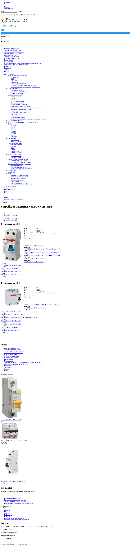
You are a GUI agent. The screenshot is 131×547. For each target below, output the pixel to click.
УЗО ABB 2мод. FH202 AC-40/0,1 (34, 262)
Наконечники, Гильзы (18, 117)
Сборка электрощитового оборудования (16, 519)
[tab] (10, 218)
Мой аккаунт (8, 2)
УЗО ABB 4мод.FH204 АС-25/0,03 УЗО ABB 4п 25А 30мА (42, 305)
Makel (13, 149)
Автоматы (14, 77)
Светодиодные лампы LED (19, 178)
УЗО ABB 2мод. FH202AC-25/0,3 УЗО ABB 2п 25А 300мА (42, 255)
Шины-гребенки (16, 96)
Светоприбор (15, 151)
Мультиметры (8, 61)
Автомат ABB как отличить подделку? (16, 501)
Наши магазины (9, 193)
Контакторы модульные (18, 83)
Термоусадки (15, 116)
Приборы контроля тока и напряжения (23, 85)
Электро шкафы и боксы (11, 56)
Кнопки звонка (16, 157)
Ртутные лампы (16, 181)
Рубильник (14, 82)
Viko (12, 148)
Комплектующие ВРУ (11, 55)
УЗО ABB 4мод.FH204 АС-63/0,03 (11, 324)
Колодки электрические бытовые (21, 168)
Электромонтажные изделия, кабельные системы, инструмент (23, 63)
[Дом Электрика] (15, 23)
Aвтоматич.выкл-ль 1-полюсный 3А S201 (13, 481)
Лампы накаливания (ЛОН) (19, 175)
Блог (5, 511)
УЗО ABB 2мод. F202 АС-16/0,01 (34, 246)
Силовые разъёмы (16, 165)
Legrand (13, 146)
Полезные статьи (9, 189)
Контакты (7, 516)
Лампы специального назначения (21, 185)
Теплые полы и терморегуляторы (14, 52)
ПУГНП (13, 133)
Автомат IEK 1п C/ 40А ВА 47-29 (11, 420)
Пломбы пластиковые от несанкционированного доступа (28, 119)
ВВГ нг (13, 125)
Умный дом (7, 68)
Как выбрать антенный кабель (13, 498)
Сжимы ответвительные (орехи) (21, 106)
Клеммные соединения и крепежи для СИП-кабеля (27, 108)
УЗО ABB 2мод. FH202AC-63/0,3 (11, 274)
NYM (13, 127)
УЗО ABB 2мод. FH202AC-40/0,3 (11, 265)
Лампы (6, 69)
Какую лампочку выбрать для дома (15, 500)
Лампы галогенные (17, 180)
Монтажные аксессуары (11, 58)
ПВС (12, 135)
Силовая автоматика (17, 90)
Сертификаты (8, 8)
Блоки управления (17, 93)
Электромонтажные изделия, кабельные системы (23, 122)
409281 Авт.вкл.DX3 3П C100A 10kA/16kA (14, 440)
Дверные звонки (16, 156)
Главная (6, 7)
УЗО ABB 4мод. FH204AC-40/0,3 (11, 321)
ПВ (12, 130)
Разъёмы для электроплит (19, 167)
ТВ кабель (14, 136)
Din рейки (14, 100)
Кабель (6, 71)
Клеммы (13, 98)
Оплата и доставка (10, 188)
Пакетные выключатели (18, 91)
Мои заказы (7, 4)
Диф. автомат (15, 80)
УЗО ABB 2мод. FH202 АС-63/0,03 (11, 268)
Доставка (7, 510)
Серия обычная (16, 141)
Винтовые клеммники (18, 103)
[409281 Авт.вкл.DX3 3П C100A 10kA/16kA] (10, 439)
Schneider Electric (16, 144)
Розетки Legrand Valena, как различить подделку (19, 503)
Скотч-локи (14, 111)
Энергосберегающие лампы (19, 176)
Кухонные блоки (16, 152)
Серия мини (15, 140)
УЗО (12, 79)
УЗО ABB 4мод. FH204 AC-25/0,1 (34, 308)
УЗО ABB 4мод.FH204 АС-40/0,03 (11, 314)
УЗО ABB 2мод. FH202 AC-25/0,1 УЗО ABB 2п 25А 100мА (42, 252)
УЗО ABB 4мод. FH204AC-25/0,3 (11, 311)
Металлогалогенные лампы (19, 183)
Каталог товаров (9, 74)
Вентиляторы (8, 66)
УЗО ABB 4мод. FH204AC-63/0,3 (11, 330)
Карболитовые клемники (19, 104)
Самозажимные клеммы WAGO (21, 109)
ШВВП (13, 132)
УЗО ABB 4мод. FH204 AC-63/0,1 (11, 327)
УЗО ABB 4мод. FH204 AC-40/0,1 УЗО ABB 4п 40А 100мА (19, 317)
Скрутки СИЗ (15, 114)
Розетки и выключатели (11, 48)
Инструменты (8, 60)
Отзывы (6, 191)
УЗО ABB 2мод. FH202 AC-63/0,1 (11, 271)
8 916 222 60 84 (5, 26)
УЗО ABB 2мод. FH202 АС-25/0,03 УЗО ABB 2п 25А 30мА (42, 249)
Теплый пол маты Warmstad (19, 160)
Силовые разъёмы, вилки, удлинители (16, 64)
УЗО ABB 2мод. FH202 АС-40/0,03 (34, 258)
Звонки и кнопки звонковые (13, 50)
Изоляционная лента (17, 101)
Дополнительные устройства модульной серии (25, 87)
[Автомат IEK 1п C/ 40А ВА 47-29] (12, 418)
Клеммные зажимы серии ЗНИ (20, 112)
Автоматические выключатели (13, 53)
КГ (12, 128)
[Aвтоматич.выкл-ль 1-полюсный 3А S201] (12, 479)
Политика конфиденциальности (14, 518)
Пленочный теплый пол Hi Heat (21, 162)
